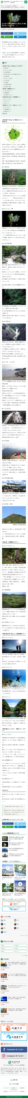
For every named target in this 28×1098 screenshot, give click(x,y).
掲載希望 (22, 1088)
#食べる (3, 948)
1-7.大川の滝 (5, 80)
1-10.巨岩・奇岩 (6, 86)
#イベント (17, 951)
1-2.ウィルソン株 (6, 70)
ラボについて (7, 1088)
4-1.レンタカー (6, 107)
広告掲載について (15, 1088)
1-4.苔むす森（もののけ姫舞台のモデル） (12, 74)
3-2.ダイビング (6, 101)
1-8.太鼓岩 (5, 82)
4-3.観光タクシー (6, 111)
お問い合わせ (14, 1089)
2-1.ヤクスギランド (7, 90)
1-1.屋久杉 (5, 68)
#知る (3, 951)
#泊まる (17, 945)
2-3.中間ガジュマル (7, 94)
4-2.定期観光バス (6, 109)
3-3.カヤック (5, 103)
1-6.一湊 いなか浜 (7, 78)
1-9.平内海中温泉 (6, 84)
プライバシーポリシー (14, 1091)
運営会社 (6, 1091)
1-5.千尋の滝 (5, 76)
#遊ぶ (3, 945)
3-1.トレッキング (6, 99)
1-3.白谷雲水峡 (6, 72)
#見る (16, 948)
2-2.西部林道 (5, 92)
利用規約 (22, 1091)
